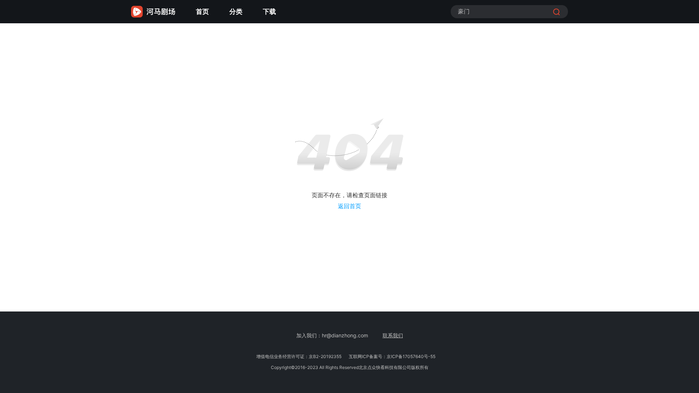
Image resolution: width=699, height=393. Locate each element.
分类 (235, 11)
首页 (202, 11)
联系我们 (393, 335)
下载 (269, 11)
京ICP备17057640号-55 (411, 356)
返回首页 (349, 206)
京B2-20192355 (325, 356)
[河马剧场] (153, 11)
